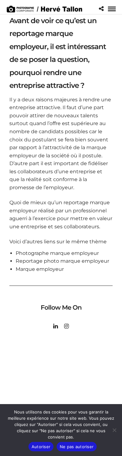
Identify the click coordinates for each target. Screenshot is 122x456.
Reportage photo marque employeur (62, 261)
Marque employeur (40, 269)
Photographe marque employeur (57, 253)
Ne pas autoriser (77, 446)
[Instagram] (66, 326)
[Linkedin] (55, 326)
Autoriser (41, 446)
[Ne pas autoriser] (114, 430)
